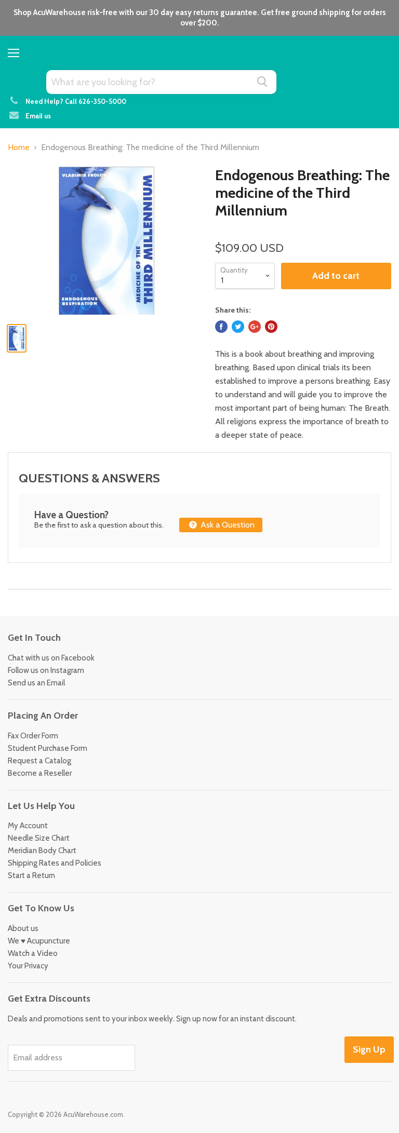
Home (19, 147)
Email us (38, 116)
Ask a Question (226, 525)
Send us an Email (36, 682)
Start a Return (31, 875)
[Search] (262, 81)
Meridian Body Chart (42, 850)
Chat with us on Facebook (51, 658)
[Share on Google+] (254, 326)
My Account (28, 825)
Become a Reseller (40, 773)
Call (95, 101)
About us (23, 928)
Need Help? (44, 101)
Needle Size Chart (39, 838)
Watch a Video (33, 953)
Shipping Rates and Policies (54, 863)
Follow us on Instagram (46, 670)
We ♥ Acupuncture (39, 941)
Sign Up (369, 1049)
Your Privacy (28, 965)
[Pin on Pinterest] (271, 326)
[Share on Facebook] (221, 326)
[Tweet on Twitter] (238, 326)
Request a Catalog (39, 760)
